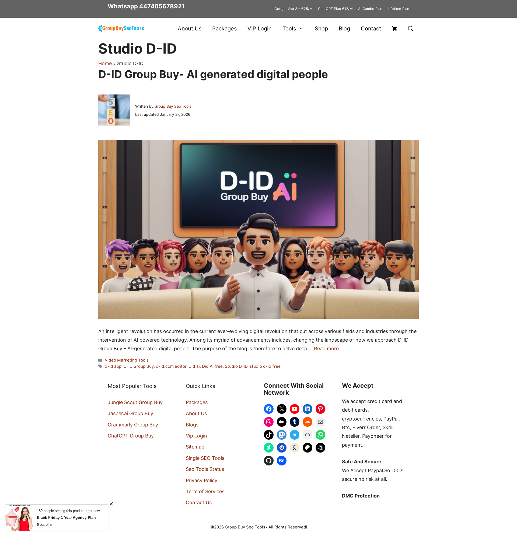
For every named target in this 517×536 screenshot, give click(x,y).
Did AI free (212, 366)
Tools (289, 28)
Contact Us (199, 502)
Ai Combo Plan (370, 8)
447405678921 (162, 6)
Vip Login (196, 436)
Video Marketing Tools (127, 360)
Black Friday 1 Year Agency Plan (66, 517)
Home (105, 63)
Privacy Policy (201, 480)
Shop (321, 28)
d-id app (113, 366)
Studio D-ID (236, 366)
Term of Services (205, 491)
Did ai (194, 366)
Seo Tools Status (205, 469)
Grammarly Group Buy (133, 425)
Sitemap (195, 447)
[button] (411, 28)
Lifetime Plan (398, 8)
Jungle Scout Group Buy (135, 402)
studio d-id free (265, 366)
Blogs (192, 425)
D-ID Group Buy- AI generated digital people (213, 74)
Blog (344, 28)
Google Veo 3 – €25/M (293, 8)
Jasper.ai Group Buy (130, 413)
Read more (326, 348)
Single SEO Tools (205, 458)
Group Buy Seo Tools (173, 106)
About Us (189, 28)
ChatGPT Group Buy (131, 436)
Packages (224, 28)
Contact (371, 28)
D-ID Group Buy (139, 366)
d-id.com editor (171, 366)
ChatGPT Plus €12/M (335, 8)
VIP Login (259, 28)
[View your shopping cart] (394, 28)
